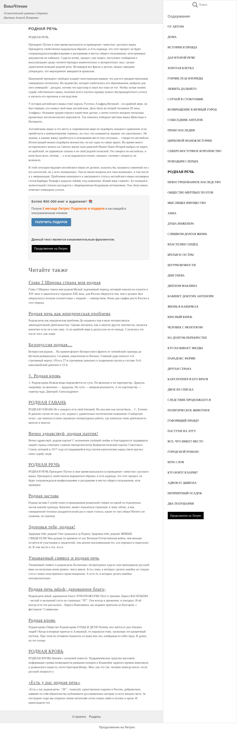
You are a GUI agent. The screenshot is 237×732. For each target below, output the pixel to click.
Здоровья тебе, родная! (52, 527)
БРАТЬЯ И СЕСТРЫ (181, 254)
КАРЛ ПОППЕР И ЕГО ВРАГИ (188, 379)
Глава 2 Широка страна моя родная (65, 282)
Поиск (199, 4)
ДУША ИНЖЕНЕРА (181, 223)
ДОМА (172, 37)
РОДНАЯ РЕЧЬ (44, 464)
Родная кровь (42, 620)
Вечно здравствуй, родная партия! (63, 433)
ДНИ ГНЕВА (176, 275)
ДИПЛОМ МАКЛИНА (182, 286)
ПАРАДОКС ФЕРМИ (181, 358)
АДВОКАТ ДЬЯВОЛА (182, 483)
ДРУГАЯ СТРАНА (179, 369)
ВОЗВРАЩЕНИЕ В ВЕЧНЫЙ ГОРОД (192, 109)
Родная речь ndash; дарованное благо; (67, 589)
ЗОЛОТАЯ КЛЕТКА (181, 68)
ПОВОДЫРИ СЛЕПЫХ (183, 161)
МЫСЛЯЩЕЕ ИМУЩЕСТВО (187, 203)
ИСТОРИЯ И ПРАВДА (182, 47)
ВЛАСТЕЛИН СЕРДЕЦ (183, 244)
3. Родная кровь (45, 375)
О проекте (79, 716)
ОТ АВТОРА (176, 26)
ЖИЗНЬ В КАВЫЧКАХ (183, 306)
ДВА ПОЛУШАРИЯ (181, 503)
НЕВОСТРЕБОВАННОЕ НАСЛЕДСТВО (194, 182)
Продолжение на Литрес (185, 515)
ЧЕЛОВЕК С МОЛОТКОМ (185, 327)
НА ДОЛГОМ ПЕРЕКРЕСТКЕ (187, 337)
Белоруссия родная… (50, 344)
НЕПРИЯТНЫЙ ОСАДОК (185, 493)
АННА (172, 213)
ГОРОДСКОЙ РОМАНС (183, 451)
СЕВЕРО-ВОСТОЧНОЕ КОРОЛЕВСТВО (194, 151)
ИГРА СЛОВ (176, 462)
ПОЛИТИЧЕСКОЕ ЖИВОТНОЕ (189, 410)
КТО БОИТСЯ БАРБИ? (183, 472)
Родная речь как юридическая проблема (70, 313)
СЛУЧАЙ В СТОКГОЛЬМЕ (185, 99)
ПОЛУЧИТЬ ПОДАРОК (51, 222)
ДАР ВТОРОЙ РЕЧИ (181, 57)
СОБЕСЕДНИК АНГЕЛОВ (185, 120)
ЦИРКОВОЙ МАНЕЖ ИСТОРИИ (190, 140)
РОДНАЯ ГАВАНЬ (47, 402)
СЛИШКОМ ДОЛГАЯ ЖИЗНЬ (187, 234)
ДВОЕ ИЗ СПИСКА (181, 389)
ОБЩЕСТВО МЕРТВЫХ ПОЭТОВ (190, 192)
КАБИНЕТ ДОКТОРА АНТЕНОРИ (190, 296)
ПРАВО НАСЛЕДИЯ (181, 130)
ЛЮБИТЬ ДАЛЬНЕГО (182, 89)
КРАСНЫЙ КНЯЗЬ (180, 317)
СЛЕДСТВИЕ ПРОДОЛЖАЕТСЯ (189, 400)
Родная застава (44, 495)
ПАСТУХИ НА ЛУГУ (182, 431)
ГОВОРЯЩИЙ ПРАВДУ (183, 420)
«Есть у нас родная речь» (54, 682)
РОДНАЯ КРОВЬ (46, 651)
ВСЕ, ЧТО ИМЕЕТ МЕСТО (185, 441)
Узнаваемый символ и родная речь (64, 558)
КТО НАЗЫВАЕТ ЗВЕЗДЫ (185, 348)
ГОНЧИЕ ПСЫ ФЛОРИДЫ (185, 78)
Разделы (95, 716)
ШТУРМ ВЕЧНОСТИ (182, 265)
